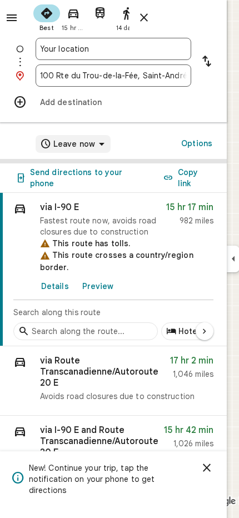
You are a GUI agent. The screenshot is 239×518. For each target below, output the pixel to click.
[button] (113, 381)
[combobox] (113, 49)
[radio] (46, 16)
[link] (113, 269)
